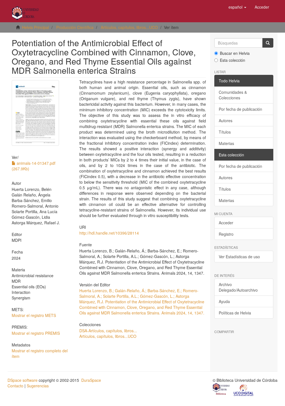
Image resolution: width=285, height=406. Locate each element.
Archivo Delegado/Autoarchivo (238, 287)
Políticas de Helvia (235, 313)
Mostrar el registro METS (34, 315)
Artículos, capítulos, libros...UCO (129, 27)
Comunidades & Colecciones (233, 94)
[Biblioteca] (221, 389)
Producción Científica (75, 27)
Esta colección (232, 60)
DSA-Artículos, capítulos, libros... (108, 330)
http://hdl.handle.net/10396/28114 (109, 233)
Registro (226, 234)
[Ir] (267, 43)
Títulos (225, 132)
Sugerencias (38, 385)
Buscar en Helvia (235, 53)
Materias (226, 143)
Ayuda (224, 301)
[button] (237, 7)
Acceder (226, 222)
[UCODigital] (244, 389)
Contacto (15, 385)
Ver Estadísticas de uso (239, 256)
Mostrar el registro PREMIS (36, 333)
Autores (225, 120)
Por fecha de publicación (240, 109)
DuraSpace (91, 380)
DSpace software (23, 380)
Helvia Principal (35, 27)
